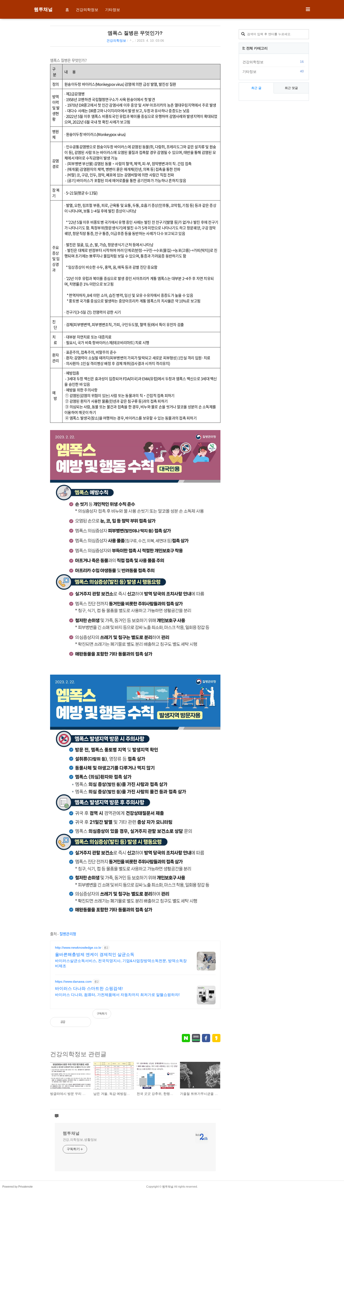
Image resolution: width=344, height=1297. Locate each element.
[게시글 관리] (84, 1022)
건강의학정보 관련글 (78, 1054)
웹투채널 (43, 9)
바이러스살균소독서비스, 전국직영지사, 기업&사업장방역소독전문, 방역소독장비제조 (121, 963)
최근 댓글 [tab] (291, 88)
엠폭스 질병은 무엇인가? (135, 33)
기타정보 (112, 10)
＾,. (131, 40)
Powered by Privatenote (17, 1186)
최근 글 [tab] (256, 88)
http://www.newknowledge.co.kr (78, 947)
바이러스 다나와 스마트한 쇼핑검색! (89, 988)
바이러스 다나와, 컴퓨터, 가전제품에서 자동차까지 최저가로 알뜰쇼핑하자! (117, 995)
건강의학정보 (87, 10)
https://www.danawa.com (73, 981)
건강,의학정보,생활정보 (80, 1139)
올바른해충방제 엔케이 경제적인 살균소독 (94, 954)
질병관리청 (67, 934)
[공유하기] (74, 1022)
